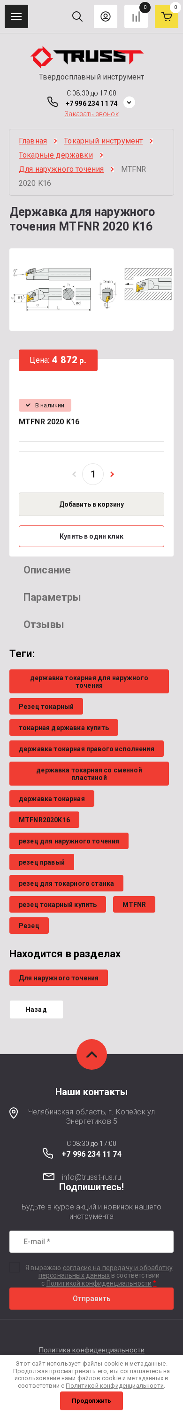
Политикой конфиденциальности (99, 1283)
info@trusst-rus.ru (91, 1177)
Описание (47, 570)
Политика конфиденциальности (91, 1350)
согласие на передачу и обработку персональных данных (105, 1271)
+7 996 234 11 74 (91, 103)
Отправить (92, 1298)
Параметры (52, 597)
